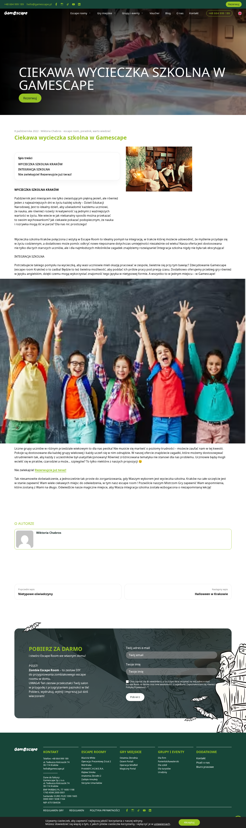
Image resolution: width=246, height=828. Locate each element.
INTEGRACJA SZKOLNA (34, 169)
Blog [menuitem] (168, 13)
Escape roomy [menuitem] (78, 13)
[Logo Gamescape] (15, 13)
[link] (56, 4)
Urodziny (162, 772)
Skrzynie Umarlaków (91, 783)
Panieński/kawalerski (168, 761)
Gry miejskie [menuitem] (104, 13)
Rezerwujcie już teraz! (50, 470)
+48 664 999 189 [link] (14, 4)
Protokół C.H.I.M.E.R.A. (92, 768)
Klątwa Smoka (88, 772)
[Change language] (240, 13)
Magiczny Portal (128, 768)
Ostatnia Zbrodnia (129, 758)
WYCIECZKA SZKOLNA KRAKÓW (40, 164)
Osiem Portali (126, 761)
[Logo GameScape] (28, 752)
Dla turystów (164, 768)
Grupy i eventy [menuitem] (131, 13)
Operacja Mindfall (129, 765)
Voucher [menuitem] (155, 13)
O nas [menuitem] (180, 13)
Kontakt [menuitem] (193, 13)
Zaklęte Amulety (89, 779)
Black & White (88, 758)
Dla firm (162, 758)
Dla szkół (162, 765)
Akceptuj (189, 822)
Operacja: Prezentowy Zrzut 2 (96, 761)
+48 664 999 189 (219, 13)
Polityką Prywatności (136, 687)
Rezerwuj (233, 4)
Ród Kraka (86, 765)
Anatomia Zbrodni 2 (91, 775)
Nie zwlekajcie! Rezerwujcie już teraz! (45, 174)
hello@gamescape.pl (53, 768)
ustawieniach (162, 824)
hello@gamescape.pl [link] (39, 4)
